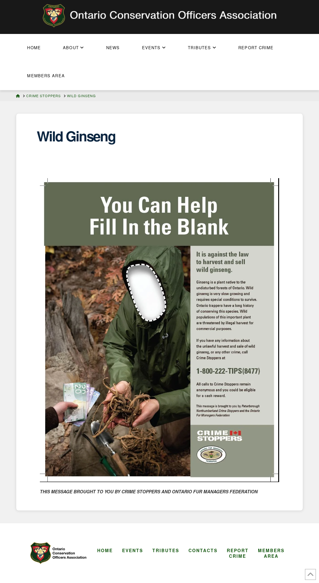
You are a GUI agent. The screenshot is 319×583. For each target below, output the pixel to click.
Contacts (202, 550)
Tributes (165, 550)
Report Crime (238, 553)
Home (105, 550)
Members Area (271, 553)
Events (132, 550)
